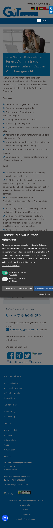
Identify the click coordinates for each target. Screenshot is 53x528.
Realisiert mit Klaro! (44, 294)
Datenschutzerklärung (11, 265)
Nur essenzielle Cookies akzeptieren (17, 288)
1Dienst (13, 275)
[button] (5, 518)
